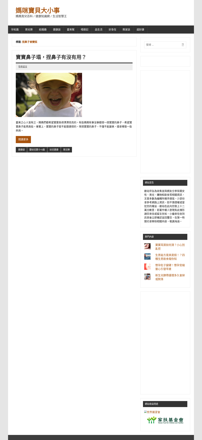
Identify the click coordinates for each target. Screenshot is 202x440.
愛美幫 (70, 29)
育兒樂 (29, 29)
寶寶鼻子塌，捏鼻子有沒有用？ (51, 57)
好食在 (112, 29)
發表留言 (22, 67)
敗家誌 (126, 29)
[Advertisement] (165, 121)
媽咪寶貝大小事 (38, 11)
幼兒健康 (54, 150)
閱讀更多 (23, 139)
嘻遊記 (84, 29)
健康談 (57, 29)
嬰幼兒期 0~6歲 (37, 150)
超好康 (140, 29)
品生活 (98, 29)
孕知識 (15, 29)
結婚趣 (43, 29)
